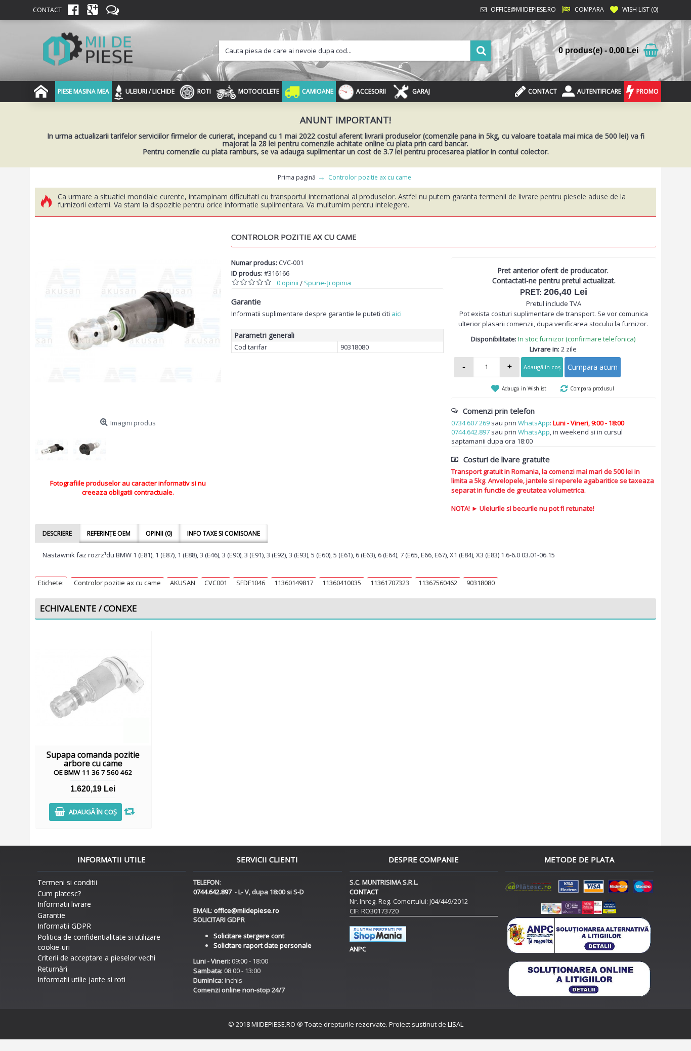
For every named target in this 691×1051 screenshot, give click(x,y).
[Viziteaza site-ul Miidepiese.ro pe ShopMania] (378, 939)
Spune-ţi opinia (327, 282)
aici (397, 313)
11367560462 (437, 582)
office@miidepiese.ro (246, 910)
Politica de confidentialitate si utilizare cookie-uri (98, 942)
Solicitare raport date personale (262, 945)
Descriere (57, 533)
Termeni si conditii (67, 882)
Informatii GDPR (64, 926)
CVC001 (215, 582)
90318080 (480, 582)
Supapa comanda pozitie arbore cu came (93, 763)
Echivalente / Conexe (88, 608)
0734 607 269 (470, 422)
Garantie (51, 915)
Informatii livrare (64, 904)
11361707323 (389, 582)
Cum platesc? (59, 893)
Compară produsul (592, 388)
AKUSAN (182, 582)
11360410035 (341, 582)
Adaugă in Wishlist (524, 388)
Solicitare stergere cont (248, 935)
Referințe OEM (109, 533)
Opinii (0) (159, 533)
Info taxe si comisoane (223, 533)
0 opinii (287, 282)
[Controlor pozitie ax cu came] (128, 320)
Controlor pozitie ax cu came (117, 582)
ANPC (358, 948)
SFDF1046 (250, 582)
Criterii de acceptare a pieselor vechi (96, 957)
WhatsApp (534, 422)
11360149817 (293, 582)
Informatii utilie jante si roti (81, 979)
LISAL (455, 1024)
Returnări (52, 969)
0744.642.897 (470, 431)
